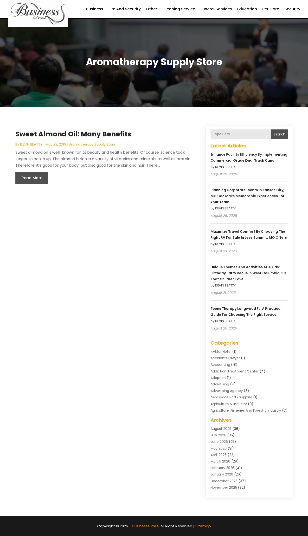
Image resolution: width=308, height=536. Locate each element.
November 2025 (224, 487)
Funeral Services (216, 9)
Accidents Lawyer (225, 358)
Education (247, 9)
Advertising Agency (227, 390)
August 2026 (221, 428)
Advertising (220, 384)
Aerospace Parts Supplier (231, 397)
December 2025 (224, 481)
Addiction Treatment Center (235, 371)
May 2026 (219, 448)
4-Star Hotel (221, 351)
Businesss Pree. (146, 526)
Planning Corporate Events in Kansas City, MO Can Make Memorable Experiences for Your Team (247, 196)
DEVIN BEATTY (31, 144)
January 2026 (222, 474)
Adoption (218, 377)
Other (151, 9)
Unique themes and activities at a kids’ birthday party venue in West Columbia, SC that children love (248, 273)
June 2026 (219, 441)
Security (292, 9)
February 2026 (222, 467)
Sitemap (203, 526)
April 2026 (219, 454)
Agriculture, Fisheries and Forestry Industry (246, 410)
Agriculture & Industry (229, 404)
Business (94, 9)
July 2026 (218, 435)
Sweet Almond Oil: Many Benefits (73, 134)
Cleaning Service (178, 9)
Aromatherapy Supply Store (92, 144)
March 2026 (220, 461)
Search (279, 134)
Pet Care (270, 9)
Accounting (220, 364)
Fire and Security (125, 9)
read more (31, 178)
